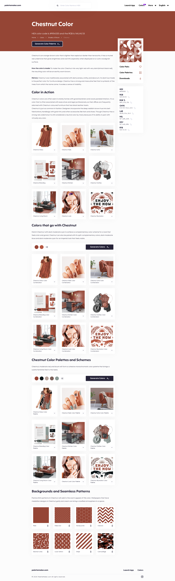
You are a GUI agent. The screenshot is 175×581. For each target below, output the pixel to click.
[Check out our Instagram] (142, 577)
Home (34, 38)
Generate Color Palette (45, 43)
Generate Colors (97, 247)
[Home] (40, 570)
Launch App (130, 5)
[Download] (48, 525)
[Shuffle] (47, 247)
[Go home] (13, 5)
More (150, 5)
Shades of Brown (54, 38)
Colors (141, 5)
